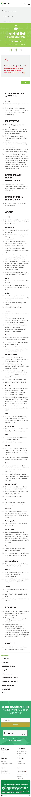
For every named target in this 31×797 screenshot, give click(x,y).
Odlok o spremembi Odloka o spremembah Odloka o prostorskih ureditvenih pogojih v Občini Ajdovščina (17, 222)
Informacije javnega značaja (22, 774)
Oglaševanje (19, 776)
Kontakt (18, 773)
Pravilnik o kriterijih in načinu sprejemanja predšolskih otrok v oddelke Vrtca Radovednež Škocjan (16, 574)
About (23, 771)
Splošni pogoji (20, 778)
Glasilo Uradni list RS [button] (7, 16)
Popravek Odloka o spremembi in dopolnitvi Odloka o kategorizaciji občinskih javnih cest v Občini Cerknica (17, 613)
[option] (15, 41)
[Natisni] (25, 82)
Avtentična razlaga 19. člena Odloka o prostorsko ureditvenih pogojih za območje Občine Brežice (17, 298)
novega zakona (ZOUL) (14, 784)
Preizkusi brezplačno (21, 763)
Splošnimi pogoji (17, 738)
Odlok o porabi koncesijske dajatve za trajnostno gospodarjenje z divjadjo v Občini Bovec (17, 287)
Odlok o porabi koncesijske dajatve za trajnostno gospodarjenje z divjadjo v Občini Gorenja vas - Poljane (17, 366)
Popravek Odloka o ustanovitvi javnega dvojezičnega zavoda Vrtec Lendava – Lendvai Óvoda (15, 620)
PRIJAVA (15, 724)
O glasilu (3, 753)
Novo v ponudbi (4, 761)
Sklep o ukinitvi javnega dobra (13, 307)
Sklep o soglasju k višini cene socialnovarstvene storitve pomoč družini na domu (16, 408)
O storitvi (19, 761)
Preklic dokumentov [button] (7, 21)
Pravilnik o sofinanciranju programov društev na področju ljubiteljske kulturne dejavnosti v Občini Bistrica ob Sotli (16, 243)
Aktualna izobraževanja (21, 751)
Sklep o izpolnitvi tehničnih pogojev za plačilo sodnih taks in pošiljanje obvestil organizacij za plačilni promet (16, 131)
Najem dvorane (20, 755)
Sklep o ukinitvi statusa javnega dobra (15, 379)
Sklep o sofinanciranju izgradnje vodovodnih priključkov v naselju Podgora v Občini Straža (17, 555)
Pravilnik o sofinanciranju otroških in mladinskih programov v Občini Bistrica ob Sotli (16, 250)
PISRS (23, 73)
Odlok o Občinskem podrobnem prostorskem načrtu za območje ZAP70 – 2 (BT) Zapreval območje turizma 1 (16, 359)
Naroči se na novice (5, 773)
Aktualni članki (4, 771)
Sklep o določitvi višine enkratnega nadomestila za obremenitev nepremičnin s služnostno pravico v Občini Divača (17, 349)
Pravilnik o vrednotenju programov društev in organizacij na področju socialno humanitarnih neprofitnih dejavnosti (17, 257)
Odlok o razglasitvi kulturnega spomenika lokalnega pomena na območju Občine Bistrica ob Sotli (16, 237)
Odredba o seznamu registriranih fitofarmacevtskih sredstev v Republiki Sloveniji (15, 138)
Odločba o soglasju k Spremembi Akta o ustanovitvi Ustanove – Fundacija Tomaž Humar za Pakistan (16, 145)
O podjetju (19, 771)
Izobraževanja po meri (21, 753)
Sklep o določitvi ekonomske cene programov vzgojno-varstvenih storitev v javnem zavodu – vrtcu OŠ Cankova (16, 320)
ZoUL (11, 68)
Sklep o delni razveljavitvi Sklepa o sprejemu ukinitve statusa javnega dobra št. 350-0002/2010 (17, 581)
